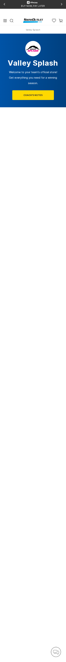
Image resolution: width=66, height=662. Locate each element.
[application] (56, 652)
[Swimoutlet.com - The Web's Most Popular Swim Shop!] (33, 20)
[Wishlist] (54, 20)
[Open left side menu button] (5, 20)
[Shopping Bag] (60, 20)
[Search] (11, 20)
